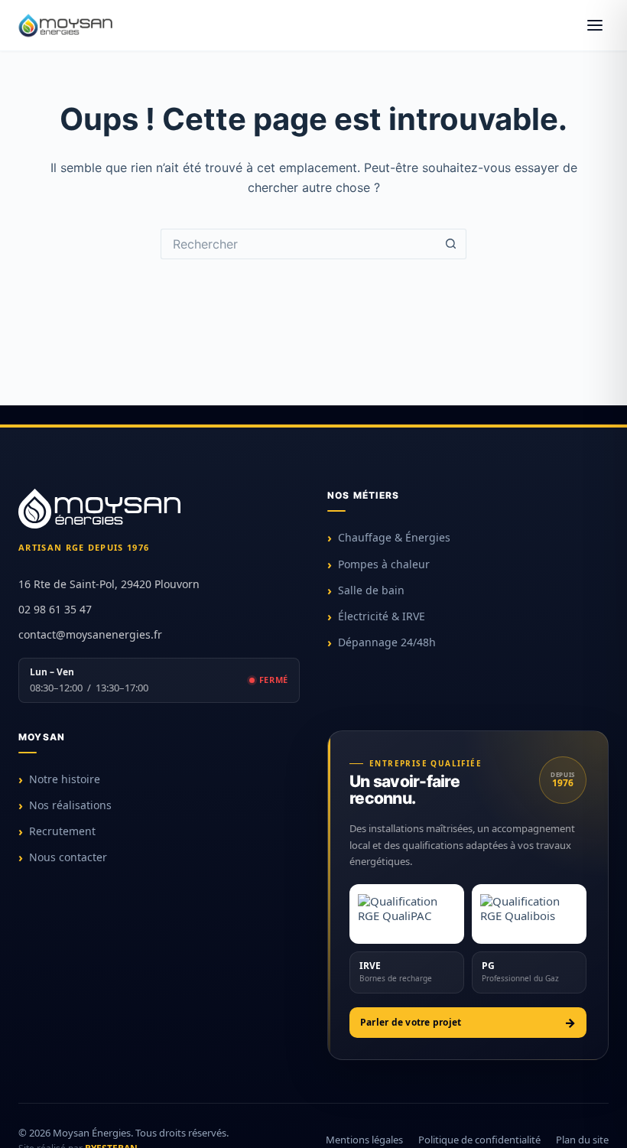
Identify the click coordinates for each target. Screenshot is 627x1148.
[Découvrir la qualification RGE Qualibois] (529, 914)
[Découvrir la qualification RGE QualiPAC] (406, 914)
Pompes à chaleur (384, 564)
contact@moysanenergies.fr (90, 634)
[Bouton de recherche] (451, 244)
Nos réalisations (70, 805)
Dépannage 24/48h (387, 642)
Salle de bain (371, 590)
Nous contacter (68, 857)
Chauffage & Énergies (394, 537)
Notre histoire (64, 779)
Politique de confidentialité (479, 1139)
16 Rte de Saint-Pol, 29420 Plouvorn (109, 584)
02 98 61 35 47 (55, 609)
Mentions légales (364, 1139)
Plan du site (582, 1139)
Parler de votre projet (410, 1022)
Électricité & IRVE (381, 616)
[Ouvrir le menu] (595, 25)
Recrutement (62, 831)
